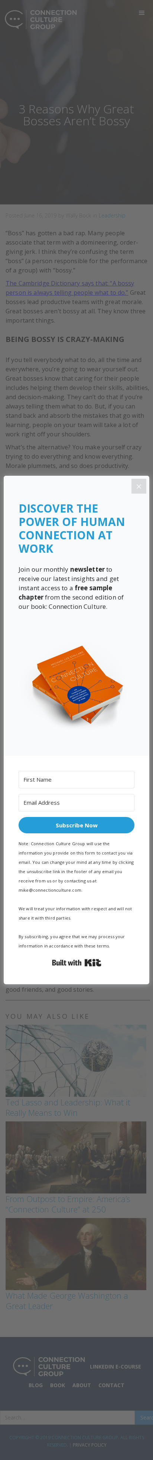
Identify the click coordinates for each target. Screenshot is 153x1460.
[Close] (138, 486)
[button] (76, 685)
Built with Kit (76, 962)
